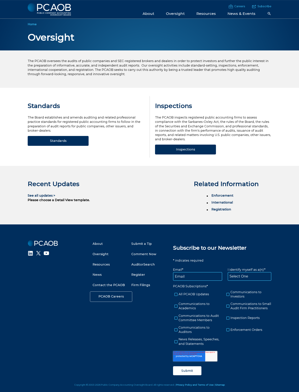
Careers (239, 6)
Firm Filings (140, 285)
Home (32, 24)
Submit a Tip (141, 244)
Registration (221, 209)
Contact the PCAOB (109, 285)
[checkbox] (222, 318)
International (222, 202)
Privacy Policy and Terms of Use (195, 384)
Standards (58, 141)
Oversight (51, 37)
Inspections (185, 149)
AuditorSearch (143, 264)
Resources (101, 264)
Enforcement (222, 195)
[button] (269, 14)
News (97, 275)
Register (138, 275)
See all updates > (41, 195)
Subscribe (264, 6)
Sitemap (220, 384)
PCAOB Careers (111, 296)
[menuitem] (148, 13)
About (98, 244)
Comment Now (143, 254)
